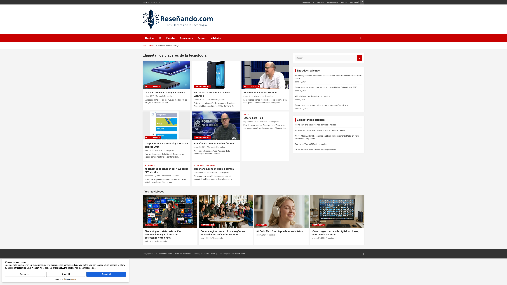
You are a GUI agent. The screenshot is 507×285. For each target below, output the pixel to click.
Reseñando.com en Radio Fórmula (214, 143)
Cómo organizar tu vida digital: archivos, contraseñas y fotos (321, 105)
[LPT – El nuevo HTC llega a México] (166, 74)
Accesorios (150, 165)
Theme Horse (209, 254)
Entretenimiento (153, 86)
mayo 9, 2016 (249, 96)
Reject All (66, 274)
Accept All (106, 274)
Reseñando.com (165, 254)
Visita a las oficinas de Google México (319, 125)
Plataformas (151, 225)
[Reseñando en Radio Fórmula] (265, 74)
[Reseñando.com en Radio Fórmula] (216, 125)
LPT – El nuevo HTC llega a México (165, 92)
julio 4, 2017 (149, 96)
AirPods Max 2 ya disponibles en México (312, 96)
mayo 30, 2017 (200, 99)
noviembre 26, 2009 (202, 172)
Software (210, 165)
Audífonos (262, 225)
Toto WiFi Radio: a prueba (315, 144)
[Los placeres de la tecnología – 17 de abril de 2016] (166, 125)
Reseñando (162, 241)
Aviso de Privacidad (183, 254)
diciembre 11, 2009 (152, 176)
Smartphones (332, 2)
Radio (202, 165)
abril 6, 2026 (261, 235)
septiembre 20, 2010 (252, 121)
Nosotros (306, 2)
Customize (25, 274)
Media (246, 114)
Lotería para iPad (253, 117)
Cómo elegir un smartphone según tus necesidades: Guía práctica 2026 (326, 87)
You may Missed (154, 191)
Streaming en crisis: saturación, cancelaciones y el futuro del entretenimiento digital (163, 234)
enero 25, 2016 (200, 147)
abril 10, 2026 (206, 238)
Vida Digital (354, 2)
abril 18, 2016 (150, 150)
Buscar (359, 58)
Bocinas (344, 2)
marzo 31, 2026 (318, 238)
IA (313, 2)
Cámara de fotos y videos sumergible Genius (325, 130)
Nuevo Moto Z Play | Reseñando (309, 136)
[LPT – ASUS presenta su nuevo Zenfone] (216, 74)
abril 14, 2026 (150, 241)
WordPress (240, 254)
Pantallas (320, 2)
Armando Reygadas (164, 96)
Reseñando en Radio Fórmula (260, 92)
